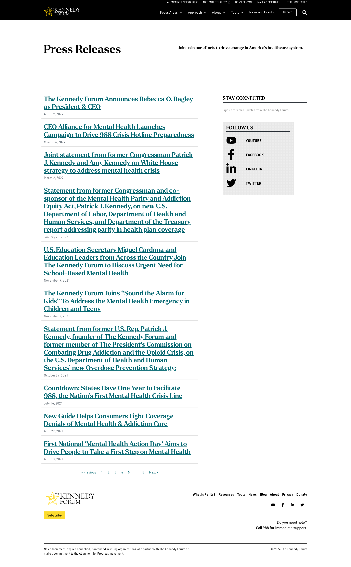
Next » (153, 472)
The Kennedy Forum (62, 12)
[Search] (304, 12)
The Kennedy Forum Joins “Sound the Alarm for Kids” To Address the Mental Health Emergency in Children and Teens (117, 301)
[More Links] (180, 12)
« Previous (88, 472)
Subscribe (54, 515)
